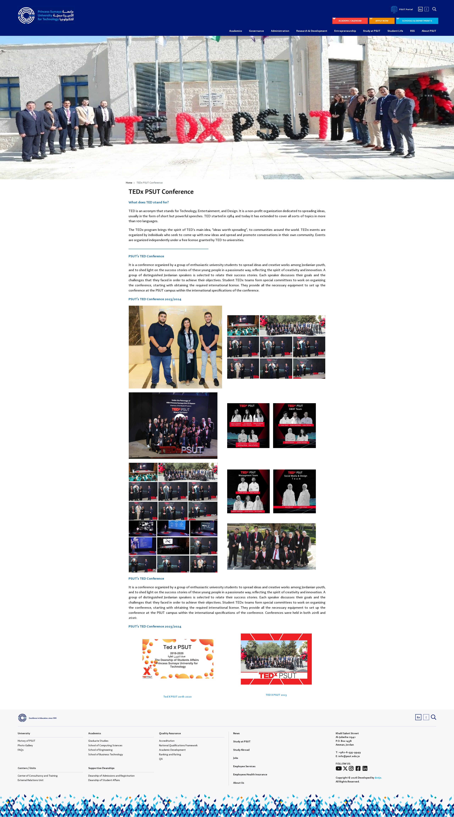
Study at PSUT (371, 31)
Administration (280, 31)
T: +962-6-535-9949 (348, 752)
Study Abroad (241, 750)
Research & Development (311, 31)
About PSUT (429, 31)
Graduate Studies (98, 741)
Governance (256, 31)
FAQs (21, 750)
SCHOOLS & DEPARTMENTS (417, 21)
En (420, 9)
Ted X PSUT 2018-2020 (177, 697)
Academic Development (172, 750)
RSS (412, 31)
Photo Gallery (25, 745)
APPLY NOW (381, 21)
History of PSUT (26, 741)
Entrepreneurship (345, 31)
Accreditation (167, 741)
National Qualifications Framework (178, 745)
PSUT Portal (406, 9)
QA (161, 759)
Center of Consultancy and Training (38, 776)
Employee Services (244, 766)
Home (129, 183)
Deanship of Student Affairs (104, 780)
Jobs (235, 758)
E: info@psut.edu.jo (348, 756)
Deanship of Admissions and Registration (111, 776)
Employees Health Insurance (250, 775)
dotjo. (378, 778)
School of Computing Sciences (105, 745)
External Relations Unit (30, 780)
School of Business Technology (105, 755)
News (236, 733)
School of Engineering (100, 750)
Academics (235, 31)
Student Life (395, 31)
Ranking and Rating (170, 755)
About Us (238, 783)
